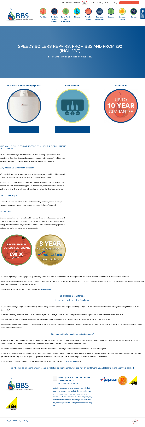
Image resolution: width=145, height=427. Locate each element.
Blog (115, 3)
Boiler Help (108, 3)
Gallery (101, 3)
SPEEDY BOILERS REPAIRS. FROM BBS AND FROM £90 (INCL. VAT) (70, 48)
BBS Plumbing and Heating (20, 421)
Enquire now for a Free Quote (129, 3)
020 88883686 (45, 289)
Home (94, 3)
